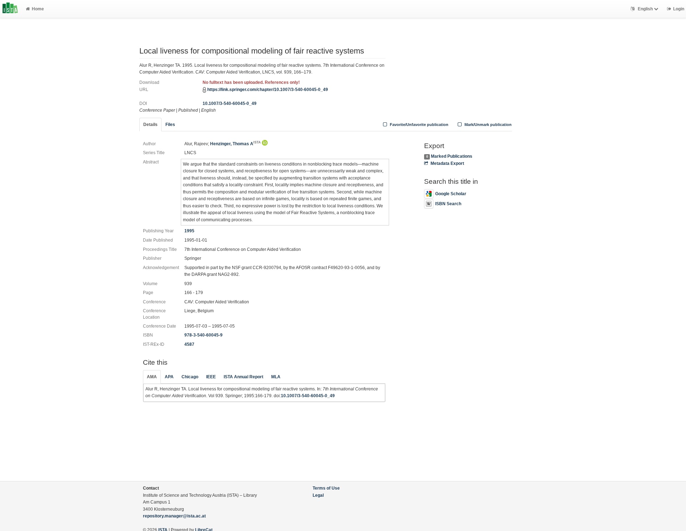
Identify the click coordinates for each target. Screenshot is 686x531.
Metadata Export (447, 163)
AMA (152, 376)
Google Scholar (450, 193)
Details (150, 124)
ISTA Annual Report (243, 376)
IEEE (211, 376)
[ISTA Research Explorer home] (10, 9)
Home (38, 8)
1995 (189, 230)
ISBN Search (448, 203)
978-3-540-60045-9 (203, 335)
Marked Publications (451, 156)
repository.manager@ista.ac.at (174, 516)
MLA (275, 376)
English (645, 8)
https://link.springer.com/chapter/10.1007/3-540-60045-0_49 (267, 89)
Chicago (190, 376)
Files (170, 124)
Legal (318, 495)
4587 (189, 344)
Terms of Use (326, 488)
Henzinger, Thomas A (235, 143)
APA (169, 376)
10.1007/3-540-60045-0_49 (230, 103)
